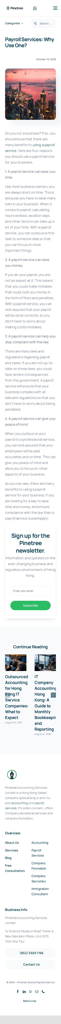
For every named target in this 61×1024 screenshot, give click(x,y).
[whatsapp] (35, 8)
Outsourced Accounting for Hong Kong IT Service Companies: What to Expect (16, 697)
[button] (7, 695)
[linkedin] (24, 991)
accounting (19, 803)
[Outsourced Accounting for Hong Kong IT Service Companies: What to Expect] (15, 662)
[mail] (36, 991)
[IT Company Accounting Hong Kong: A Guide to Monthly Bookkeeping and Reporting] (45, 662)
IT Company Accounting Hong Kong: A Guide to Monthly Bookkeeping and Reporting (47, 703)
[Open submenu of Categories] (21, 23)
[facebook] (17, 991)
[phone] (43, 991)
